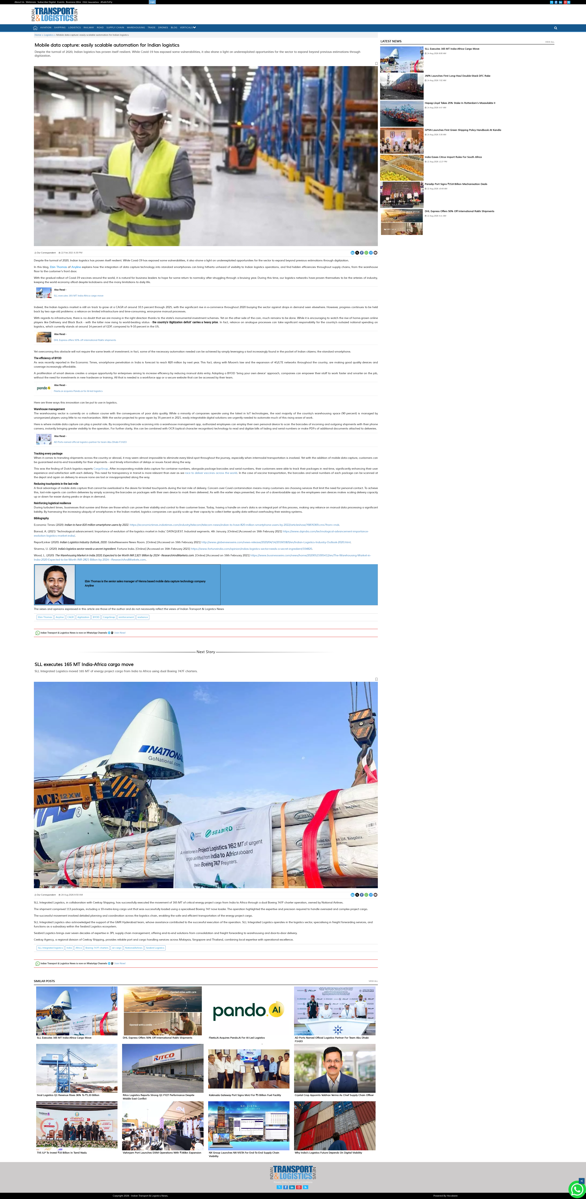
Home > (39, 35)
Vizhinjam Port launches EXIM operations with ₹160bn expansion (162, 1152)
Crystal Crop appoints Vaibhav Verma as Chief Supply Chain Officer (334, 1095)
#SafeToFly (106, 2)
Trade (152, 27)
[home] (35, 28)
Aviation (45, 27)
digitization (83, 617)
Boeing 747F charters (96, 947)
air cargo (116, 947)
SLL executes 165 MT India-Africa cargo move (78, 295)
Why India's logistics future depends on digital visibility (328, 1152)
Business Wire (73, 2)
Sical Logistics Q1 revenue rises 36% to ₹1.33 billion (68, 1095)
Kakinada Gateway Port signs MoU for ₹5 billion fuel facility (245, 1095)
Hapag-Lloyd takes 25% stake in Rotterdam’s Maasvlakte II (460, 103)
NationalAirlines (133, 947)
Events (60, 2)
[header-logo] (54, 14)
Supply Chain (115, 27)
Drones (163, 27)
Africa (79, 947)
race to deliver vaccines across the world (211, 473)
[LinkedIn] (352, 252)
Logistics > (50, 35)
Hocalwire (452, 1195)
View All (373, 981)
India (69, 947)
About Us (19, 2)
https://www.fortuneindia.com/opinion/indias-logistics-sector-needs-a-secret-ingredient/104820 (251, 548)
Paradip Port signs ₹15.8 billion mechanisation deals (456, 184)
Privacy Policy (281, 1182)
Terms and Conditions (300, 1182)
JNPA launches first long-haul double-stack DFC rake (457, 75)
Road (100, 27)
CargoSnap (101, 468)
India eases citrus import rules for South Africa (453, 157)
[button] (206, 64)
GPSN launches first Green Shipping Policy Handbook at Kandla (463, 130)
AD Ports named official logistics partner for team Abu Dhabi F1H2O (90, 442)
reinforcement (126, 617)
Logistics (74, 27)
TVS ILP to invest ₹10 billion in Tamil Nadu (62, 1152)
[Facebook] (362, 252)
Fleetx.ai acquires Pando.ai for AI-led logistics (78, 391)
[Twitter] (357, 252)
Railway (89, 27)
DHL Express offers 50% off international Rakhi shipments (85, 340)
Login (152, 2)
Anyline (60, 617)
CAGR (70, 617)
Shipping (60, 27)
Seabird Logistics (155, 947)
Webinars (31, 2)
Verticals (186, 27)
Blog (174, 27)
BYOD (96, 617)
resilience (142, 617)
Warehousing (136, 27)
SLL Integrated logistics (50, 947)
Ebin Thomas (45, 617)
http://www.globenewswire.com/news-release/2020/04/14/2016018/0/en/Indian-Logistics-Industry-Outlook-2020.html (276, 542)
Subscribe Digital (47, 2)
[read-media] (44, 296)
